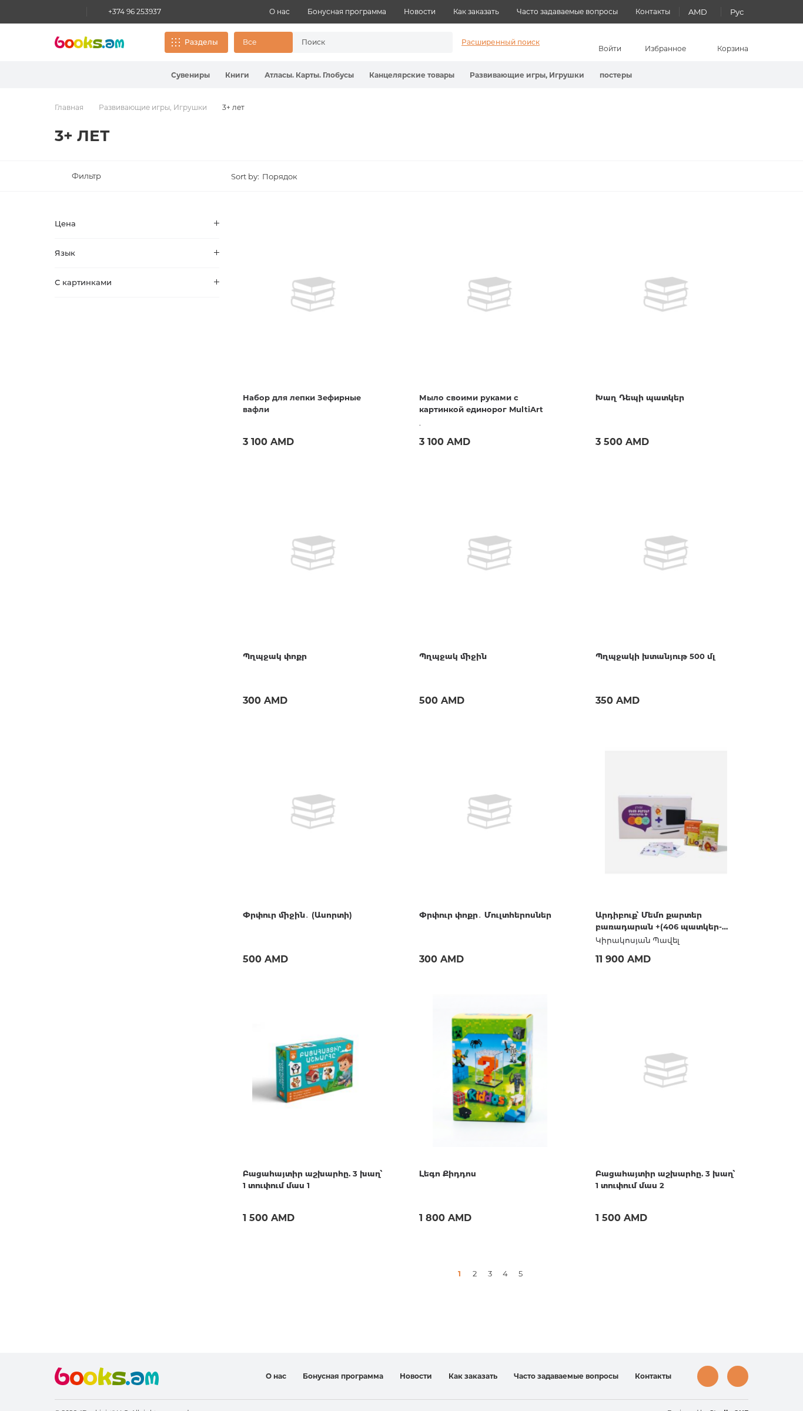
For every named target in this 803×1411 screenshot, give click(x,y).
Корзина (732, 48)
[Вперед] (535, 1273)
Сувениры (190, 75)
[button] (263, 42)
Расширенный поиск (500, 42)
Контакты (652, 11)
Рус (737, 11)
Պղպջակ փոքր (275, 656)
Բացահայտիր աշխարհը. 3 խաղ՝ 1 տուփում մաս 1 (313, 1179)
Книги (237, 75)
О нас (279, 11)
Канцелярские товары (411, 75)
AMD (697, 11)
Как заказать (476, 11)
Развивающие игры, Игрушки (527, 75)
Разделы (201, 42)
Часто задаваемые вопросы (567, 11)
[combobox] (360, 42)
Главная (69, 107)
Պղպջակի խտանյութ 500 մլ (655, 656)
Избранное (665, 48)
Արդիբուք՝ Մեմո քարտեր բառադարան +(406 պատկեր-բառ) (658, 921)
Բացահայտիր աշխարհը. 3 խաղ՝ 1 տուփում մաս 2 (665, 1179)
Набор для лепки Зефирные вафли (302, 403)
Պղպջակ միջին (453, 656)
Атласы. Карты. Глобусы (309, 75)
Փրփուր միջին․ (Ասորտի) (297, 915)
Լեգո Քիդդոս (447, 1173)
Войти (609, 48)
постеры (616, 75)
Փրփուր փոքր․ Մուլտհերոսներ (485, 915)
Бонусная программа (346, 11)
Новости (420, 11)
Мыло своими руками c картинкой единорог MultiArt (481, 403)
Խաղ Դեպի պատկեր (639, 397)
